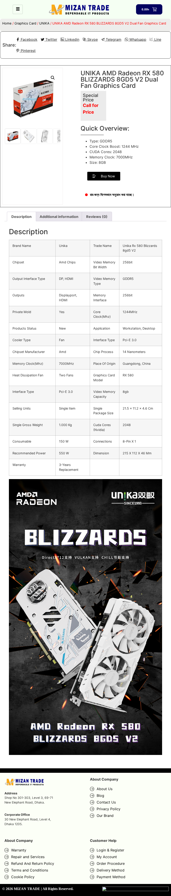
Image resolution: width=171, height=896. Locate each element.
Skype (92, 39)
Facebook (28, 39)
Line (157, 39)
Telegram (113, 39)
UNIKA (44, 23)
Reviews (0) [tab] (97, 216)
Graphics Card (25, 23)
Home (7, 23)
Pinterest (28, 50)
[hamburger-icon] (18, 9)
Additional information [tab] (59, 216)
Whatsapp (137, 39)
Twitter (50, 39)
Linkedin (71, 39)
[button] (53, 78)
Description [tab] (21, 216)
